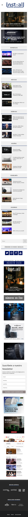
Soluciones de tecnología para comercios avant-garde (19, 190)
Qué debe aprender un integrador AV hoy (17, 222)
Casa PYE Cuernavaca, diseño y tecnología (18, 213)
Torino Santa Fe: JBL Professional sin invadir (17, 86)
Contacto (12, 514)
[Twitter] (7, 253)
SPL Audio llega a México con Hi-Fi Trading (18, 103)
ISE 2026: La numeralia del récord (18, 54)
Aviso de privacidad (18, 514)
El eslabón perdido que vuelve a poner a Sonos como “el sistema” (18, 158)
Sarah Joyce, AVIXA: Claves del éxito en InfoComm (18, 126)
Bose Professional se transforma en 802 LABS (18, 94)
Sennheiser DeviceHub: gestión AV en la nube (17, 167)
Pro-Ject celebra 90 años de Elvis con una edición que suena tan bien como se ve (18, 63)
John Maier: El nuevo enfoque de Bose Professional (18, 135)
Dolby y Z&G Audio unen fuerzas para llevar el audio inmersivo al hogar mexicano (18, 71)
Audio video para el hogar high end (18, 199)
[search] (25, 241)
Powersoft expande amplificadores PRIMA (17, 150)
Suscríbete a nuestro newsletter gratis (14, 392)
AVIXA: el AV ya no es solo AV (18, 230)
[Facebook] (16, 253)
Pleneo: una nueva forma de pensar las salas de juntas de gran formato (18, 118)
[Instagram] (11, 253)
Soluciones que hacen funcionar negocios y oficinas (18, 182)
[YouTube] (20, 253)
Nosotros (8, 514)
